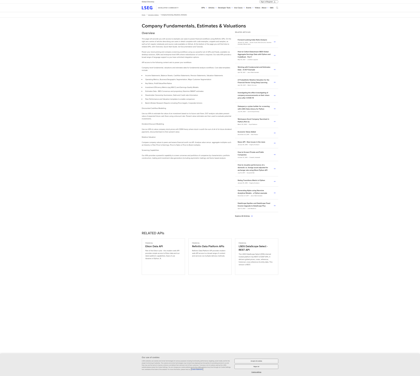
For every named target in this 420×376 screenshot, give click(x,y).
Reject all (256, 367)
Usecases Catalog (153, 15)
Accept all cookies (256, 361)
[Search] (277, 8)
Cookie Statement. (197, 369)
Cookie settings (256, 372)
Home (143, 15)
